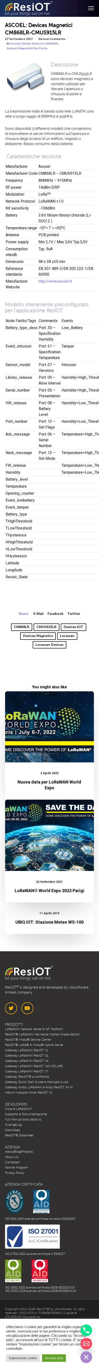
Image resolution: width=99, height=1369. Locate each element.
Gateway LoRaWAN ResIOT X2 (26, 1055)
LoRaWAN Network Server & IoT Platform (34, 1029)
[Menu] (89, 8)
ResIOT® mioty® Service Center (28, 1039)
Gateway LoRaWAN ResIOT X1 (26, 1050)
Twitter (73, 613)
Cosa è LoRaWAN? (18, 1109)
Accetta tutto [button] (54, 1358)
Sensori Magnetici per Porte (27, 48)
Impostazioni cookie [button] (23, 1358)
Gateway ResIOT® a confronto (27, 1076)
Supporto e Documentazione (26, 1114)
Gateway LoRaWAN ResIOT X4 (27, 1061)
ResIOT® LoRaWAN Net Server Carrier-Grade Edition (42, 1034)
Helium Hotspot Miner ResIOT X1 (28, 1092)
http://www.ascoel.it (55, 281)
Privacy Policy (14, 1173)
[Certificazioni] (27, 1201)
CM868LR (21, 627)
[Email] (86, 1344)
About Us (11, 1157)
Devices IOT (73, 627)
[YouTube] (27, 1008)
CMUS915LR (46, 627)
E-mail (38, 613)
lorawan (67, 636)
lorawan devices (49, 644)
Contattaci (12, 1162)
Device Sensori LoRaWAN (39, 43)
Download (12, 1130)
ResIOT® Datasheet (19, 1135)
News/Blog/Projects (19, 1151)
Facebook (55, 613)
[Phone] (86, 1330)
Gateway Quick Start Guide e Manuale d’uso (36, 1082)
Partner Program (16, 1167)
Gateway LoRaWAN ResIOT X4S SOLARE (34, 1066)
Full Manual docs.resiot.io (23, 1119)
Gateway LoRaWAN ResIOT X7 (26, 1071)
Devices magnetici (38, 636)
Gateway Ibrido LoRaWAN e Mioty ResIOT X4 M (39, 1087)
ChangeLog (13, 1124)
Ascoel (15, 43)
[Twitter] (11, 1008)
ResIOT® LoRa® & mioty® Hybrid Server (34, 1045)
